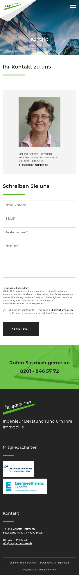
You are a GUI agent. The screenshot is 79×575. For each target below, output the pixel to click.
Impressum (63, 562)
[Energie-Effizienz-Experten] (25, 486)
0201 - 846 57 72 (39, 371)
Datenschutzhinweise (62, 310)
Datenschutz (46, 562)
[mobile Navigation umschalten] (73, 6)
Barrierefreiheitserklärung (23, 562)
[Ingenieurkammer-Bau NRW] (18, 469)
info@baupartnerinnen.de (33, 164)
